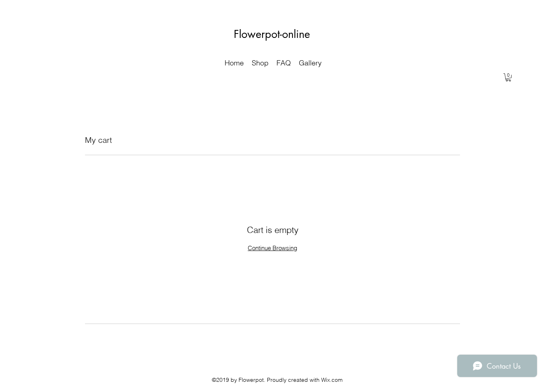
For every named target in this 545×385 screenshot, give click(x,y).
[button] (508, 77)
